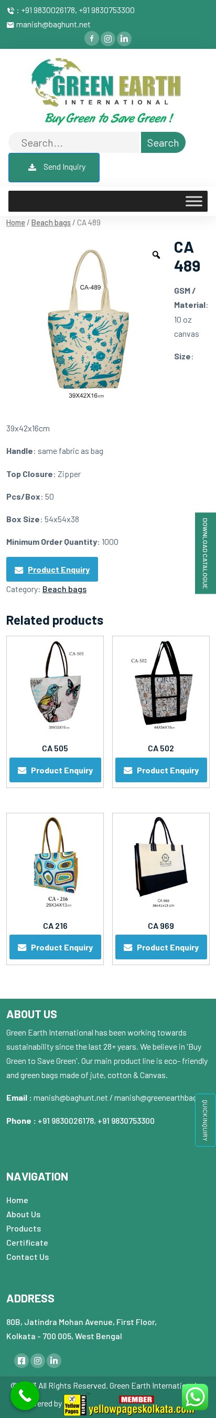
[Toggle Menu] (194, 201)
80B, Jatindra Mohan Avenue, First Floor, (81, 1322)
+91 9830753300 (126, 1120)
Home (15, 222)
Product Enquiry (59, 569)
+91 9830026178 (66, 1120)
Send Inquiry (63, 166)
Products (23, 1228)
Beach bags (51, 222)
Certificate (27, 1242)
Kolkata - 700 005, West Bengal (64, 1336)
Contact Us (27, 1256)
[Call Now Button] (24, 1395)
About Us (23, 1214)
